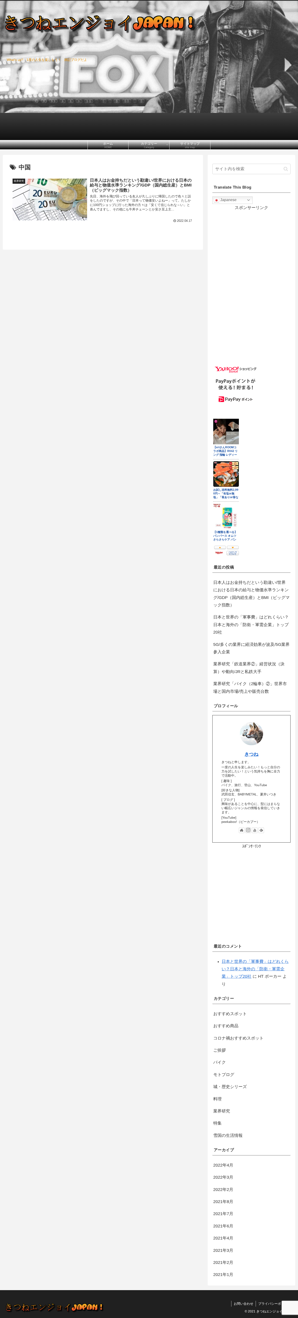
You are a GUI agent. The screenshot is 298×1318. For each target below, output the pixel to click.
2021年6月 (223, 1226)
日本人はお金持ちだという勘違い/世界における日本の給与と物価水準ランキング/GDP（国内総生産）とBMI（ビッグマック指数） (251, 593)
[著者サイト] (241, 830)
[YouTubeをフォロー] (254, 830)
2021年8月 (223, 1201)
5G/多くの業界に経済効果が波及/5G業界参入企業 (251, 648)
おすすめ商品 (225, 1026)
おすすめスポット (230, 1013)
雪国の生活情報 (228, 1135)
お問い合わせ (243, 1303)
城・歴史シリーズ (230, 1086)
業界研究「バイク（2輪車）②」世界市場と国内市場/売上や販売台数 (250, 687)
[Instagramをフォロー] (248, 830)
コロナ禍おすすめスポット (238, 1038)
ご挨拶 (219, 1050)
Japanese (228, 200)
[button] (286, 169)
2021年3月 (223, 1250)
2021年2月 (223, 1262)
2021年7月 (223, 1213)
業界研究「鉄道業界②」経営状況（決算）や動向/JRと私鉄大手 (248, 668)
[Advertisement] (251, 897)
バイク (219, 1062)
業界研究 (221, 1111)
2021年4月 (223, 1238)
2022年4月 (223, 1165)
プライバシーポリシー (274, 1303)
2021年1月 (223, 1274)
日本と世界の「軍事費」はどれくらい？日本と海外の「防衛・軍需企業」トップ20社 (251, 624)
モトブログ (223, 1074)
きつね (251, 754)
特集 (217, 1123)
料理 (217, 1099)
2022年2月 (223, 1189)
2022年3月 (223, 1177)
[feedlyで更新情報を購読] (261, 830)
